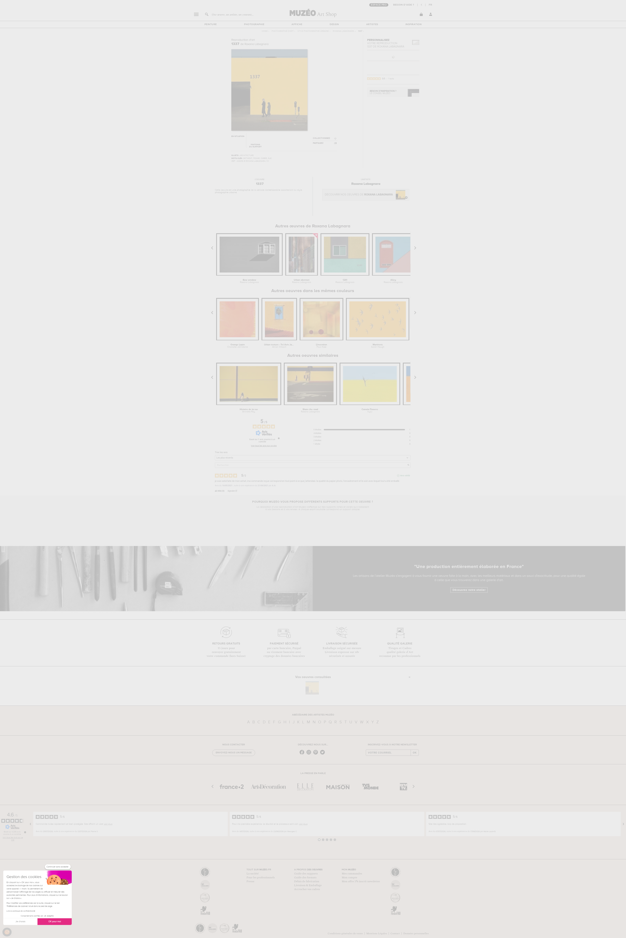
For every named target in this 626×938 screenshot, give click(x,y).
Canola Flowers (370, 410)
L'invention (321, 346)
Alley (393, 281)
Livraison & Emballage (308, 885)
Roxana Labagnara (343, 31)
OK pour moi (54, 921)
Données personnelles (416, 933)
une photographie (241, 190)
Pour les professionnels (260, 877)
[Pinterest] (316, 754)
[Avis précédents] (30, 824)
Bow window (249, 281)
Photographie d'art (283, 31)
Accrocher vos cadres (307, 889)
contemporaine (272, 190)
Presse (250, 881)
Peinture (210, 24)
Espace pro (379, 5)
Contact (395, 933)
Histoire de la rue (249, 410)
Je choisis (20, 921)
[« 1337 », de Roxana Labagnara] (312, 687)
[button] (7, 932)
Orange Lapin (237, 346)
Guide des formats (305, 877)
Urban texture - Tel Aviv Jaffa (279, 346)
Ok (415, 752)
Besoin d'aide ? (403, 5)
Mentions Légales (376, 933)
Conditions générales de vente (345, 933)
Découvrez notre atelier (469, 590)
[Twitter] (323, 754)
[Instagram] (309, 754)
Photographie (254, 24)
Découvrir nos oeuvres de (359, 194)
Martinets (377, 346)
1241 (344, 281)
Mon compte (349, 877)
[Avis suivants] (623, 824)
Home (265, 31)
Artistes (372, 24)
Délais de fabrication (306, 881)
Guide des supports (306, 874)
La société (252, 874)
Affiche (296, 24)
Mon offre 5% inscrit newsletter (361, 881)
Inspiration (413, 24)
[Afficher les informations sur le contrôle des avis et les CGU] (25, 832)
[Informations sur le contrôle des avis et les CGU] (278, 438)
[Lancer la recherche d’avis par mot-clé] (408, 465)
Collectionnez (321, 138)
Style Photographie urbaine (313, 31)
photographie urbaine (226, 192)
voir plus (108, 824)
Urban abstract (301, 281)
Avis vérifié (405, 475)
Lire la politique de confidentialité (21, 911)
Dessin (334, 24)
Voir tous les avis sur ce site (264, 446)
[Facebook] (302, 754)
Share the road (310, 410)
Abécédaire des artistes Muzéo (313, 715)
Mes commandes (352, 874)
